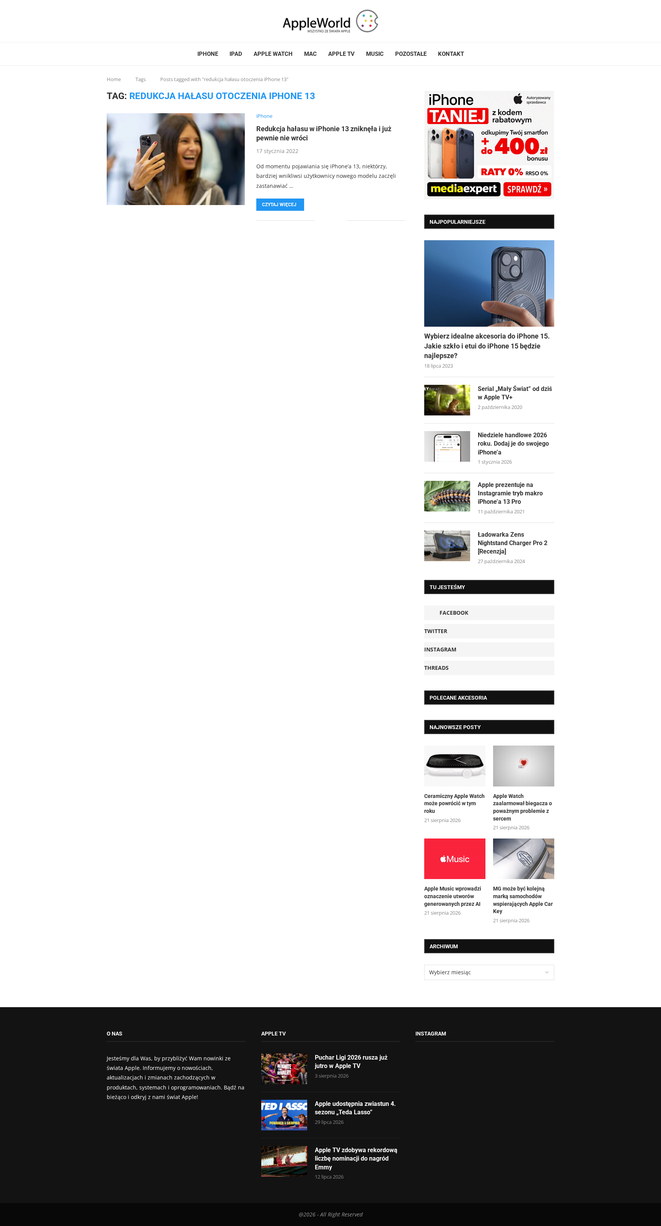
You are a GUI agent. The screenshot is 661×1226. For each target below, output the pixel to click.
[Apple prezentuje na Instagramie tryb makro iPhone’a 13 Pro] (447, 496)
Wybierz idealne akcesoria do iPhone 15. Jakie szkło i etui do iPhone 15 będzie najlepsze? (487, 345)
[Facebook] (110, 21)
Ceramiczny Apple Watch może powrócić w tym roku (454, 803)
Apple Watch (273, 53)
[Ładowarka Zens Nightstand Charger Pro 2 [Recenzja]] (447, 546)
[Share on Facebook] (326, 220)
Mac (310, 53)
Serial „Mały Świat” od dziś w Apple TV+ (515, 393)
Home (114, 79)
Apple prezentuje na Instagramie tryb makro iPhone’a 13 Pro (510, 493)
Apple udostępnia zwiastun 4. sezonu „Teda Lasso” (355, 1108)
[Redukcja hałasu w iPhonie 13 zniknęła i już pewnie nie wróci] (176, 159)
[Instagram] (121, 21)
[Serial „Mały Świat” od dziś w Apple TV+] (447, 400)
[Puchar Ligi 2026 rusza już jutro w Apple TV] (284, 1068)
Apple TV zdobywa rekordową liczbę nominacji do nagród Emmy (356, 1158)
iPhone (207, 53)
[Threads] (126, 21)
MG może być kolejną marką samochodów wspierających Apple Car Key (523, 900)
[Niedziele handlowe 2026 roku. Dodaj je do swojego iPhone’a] (447, 446)
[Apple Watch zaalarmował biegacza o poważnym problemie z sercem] (523, 766)
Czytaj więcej (279, 204)
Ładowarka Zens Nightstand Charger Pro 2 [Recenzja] (512, 543)
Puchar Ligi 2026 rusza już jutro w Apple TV (351, 1062)
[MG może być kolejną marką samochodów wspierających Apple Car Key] (523, 858)
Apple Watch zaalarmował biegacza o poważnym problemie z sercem (522, 807)
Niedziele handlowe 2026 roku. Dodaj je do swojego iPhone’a (513, 443)
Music (375, 53)
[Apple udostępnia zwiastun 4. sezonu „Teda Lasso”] (284, 1115)
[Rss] (130, 21)
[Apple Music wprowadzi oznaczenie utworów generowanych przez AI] (454, 858)
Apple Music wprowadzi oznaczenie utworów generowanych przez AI (452, 896)
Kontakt (451, 53)
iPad (236, 53)
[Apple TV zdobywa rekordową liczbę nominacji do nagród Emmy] (284, 1161)
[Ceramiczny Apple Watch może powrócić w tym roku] (454, 766)
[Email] (135, 21)
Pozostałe (411, 53)
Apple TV (341, 53)
